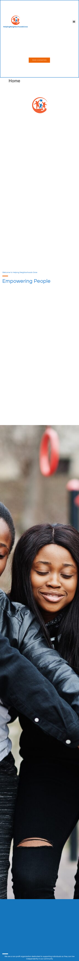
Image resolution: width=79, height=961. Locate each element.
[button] (74, 21)
